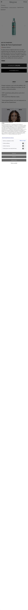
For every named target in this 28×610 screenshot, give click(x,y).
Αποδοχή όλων (14, 156)
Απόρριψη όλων (14, 153)
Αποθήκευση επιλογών (14, 160)
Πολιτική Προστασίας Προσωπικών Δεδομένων (8, 137)
